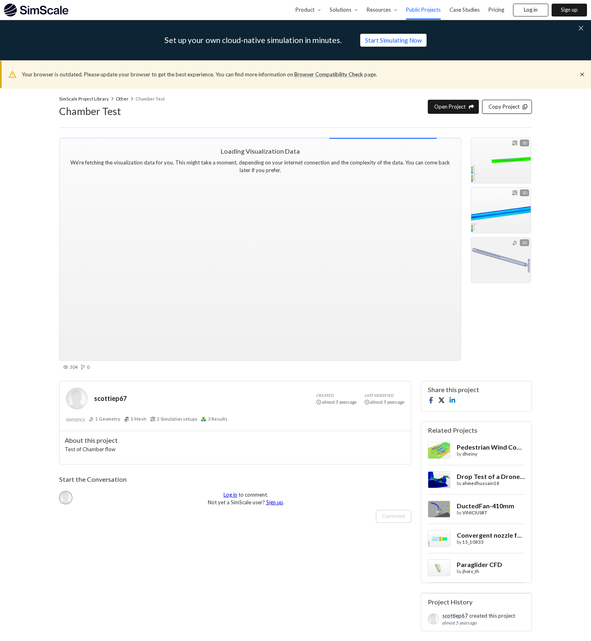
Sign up (569, 9)
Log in (531, 9)
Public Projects (423, 9)
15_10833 (473, 541)
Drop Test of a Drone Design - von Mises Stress (491, 476)
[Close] (582, 74)
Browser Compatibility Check (328, 74)
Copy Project (503, 106)
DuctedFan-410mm (485, 506)
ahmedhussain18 (480, 483)
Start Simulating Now (393, 40)
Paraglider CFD (479, 564)
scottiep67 (110, 398)
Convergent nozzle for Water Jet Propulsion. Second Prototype (491, 535)
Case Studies (464, 9)
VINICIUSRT (474, 512)
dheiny (469, 453)
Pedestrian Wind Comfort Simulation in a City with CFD (491, 447)
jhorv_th (470, 571)
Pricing (496, 9)
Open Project (450, 106)
